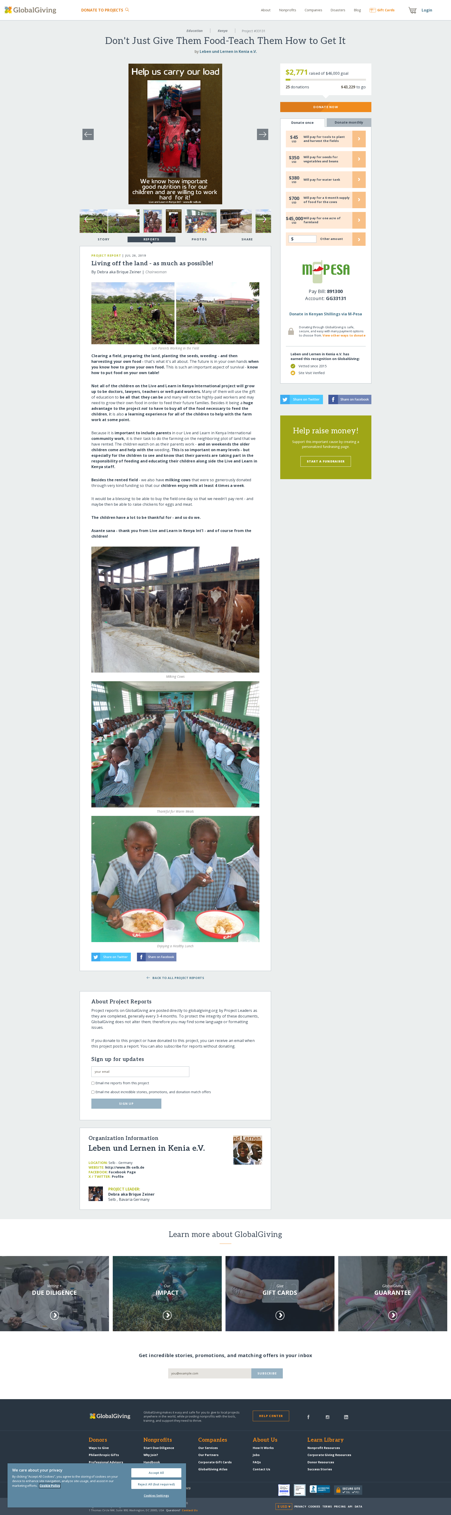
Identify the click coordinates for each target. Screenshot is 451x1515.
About (266, 10)
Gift (386, 10)
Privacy (300, 1506)
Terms (327, 1506)
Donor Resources (320, 1462)
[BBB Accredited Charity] (322, 1490)
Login (427, 10)
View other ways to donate (344, 335)
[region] (97, 1485)
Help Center (271, 1416)
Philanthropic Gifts (104, 1455)
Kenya (223, 30)
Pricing (340, 1506)
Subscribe (267, 1373)
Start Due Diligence (159, 1448)
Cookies (314, 1506)
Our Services (208, 1448)
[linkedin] (346, 1416)
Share (247, 239)
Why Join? (151, 1455)
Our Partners (208, 1455)
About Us (265, 1440)
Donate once (302, 122)
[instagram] (327, 1416)
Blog (357, 10)
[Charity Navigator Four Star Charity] (286, 1490)
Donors (98, 1440)
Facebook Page (122, 1172)
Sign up (126, 1103)
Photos (199, 239)
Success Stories (319, 1469)
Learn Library (325, 1440)
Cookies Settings (156, 1495)
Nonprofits (287, 10)
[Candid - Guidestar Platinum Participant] (302, 1490)
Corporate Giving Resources (329, 1455)
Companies (313, 10)
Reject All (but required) (156, 1484)
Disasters (337, 10)
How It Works (263, 1448)
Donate (102, 10)
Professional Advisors (106, 1462)
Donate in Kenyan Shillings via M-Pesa (325, 314)
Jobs (256, 1455)
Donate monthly (349, 122)
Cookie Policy (49, 1486)
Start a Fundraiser (326, 461)
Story (103, 239)
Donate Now (325, 107)
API (350, 1506)
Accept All (156, 1473)
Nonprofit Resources (323, 1448)
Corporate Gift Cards (215, 1462)
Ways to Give (99, 1448)
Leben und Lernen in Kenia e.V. (228, 51)
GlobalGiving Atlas (212, 1469)
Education (195, 30)
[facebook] (308, 1416)
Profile (118, 1176)
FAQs (257, 1462)
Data (358, 1506)
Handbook (152, 1462)
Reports (151, 239)
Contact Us (261, 1469)
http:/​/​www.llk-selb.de (124, 1167)
